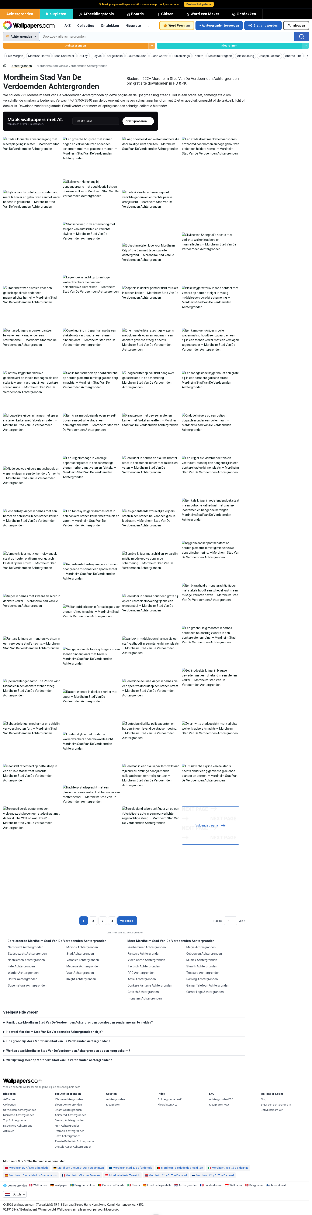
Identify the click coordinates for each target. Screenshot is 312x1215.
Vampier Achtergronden (82, 960)
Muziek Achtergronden (201, 960)
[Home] (4, 65)
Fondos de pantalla (159, 1185)
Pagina (218, 920)
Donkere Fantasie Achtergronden (150, 985)
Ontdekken (246, 14)
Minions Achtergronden (82, 947)
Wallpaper (61, 1185)
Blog (263, 1099)
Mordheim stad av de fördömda (132, 1167)
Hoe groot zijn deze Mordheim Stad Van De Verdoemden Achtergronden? (58, 1041)
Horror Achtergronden (22, 979)
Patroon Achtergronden (69, 1131)
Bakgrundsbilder (84, 1185)
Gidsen (167, 14)
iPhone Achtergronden (69, 1099)
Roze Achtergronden (67, 1136)
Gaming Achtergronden (202, 979)
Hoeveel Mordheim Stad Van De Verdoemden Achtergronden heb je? (54, 1032)
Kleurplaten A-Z (167, 1104)
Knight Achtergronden (81, 979)
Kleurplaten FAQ (219, 1104)
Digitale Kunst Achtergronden (73, 1146)
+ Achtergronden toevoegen (219, 25)
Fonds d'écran (213, 1185)
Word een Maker (205, 14)
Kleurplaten (56, 14)
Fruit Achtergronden (67, 1125)
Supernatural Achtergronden (27, 985)
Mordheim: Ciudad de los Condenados (33, 1175)
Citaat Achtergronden (68, 1110)
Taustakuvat (278, 1185)
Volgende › (127, 920)
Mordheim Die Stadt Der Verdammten (81, 1167)
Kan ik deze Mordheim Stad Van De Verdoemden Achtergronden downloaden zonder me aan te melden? (79, 1022)
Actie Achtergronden (142, 979)
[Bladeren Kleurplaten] (305, 46)
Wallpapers (40, 1185)
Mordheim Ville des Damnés (83, 1175)
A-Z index (9, 1099)
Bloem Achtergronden (68, 1104)
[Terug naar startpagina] (29, 25)
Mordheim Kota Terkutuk (124, 1175)
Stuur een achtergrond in (276, 1104)
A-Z (68, 25)
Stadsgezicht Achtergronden (27, 953)
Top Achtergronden (15, 1120)
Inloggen (298, 25)
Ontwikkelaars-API (272, 1110)
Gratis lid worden (265, 25)
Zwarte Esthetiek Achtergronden (75, 1141)
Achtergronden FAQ (221, 1099)
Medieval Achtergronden (83, 966)
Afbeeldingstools (98, 14)
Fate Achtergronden (21, 966)
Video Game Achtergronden (146, 960)
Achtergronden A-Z (170, 1099)
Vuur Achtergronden (80, 972)
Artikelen (8, 1131)
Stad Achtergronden (80, 953)
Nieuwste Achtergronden (18, 1115)
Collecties (85, 25)
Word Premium (179, 25)
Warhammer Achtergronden (147, 947)
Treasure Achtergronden (202, 972)
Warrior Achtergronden (23, 972)
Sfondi (136, 1185)
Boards (137, 14)
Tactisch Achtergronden (144, 966)
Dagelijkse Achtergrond (17, 1125)
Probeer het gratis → (198, 4)
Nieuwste (133, 25)
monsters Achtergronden (145, 998)
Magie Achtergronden (201, 947)
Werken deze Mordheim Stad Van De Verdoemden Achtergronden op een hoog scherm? (68, 1050)
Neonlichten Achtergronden (26, 960)
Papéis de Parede (113, 1185)
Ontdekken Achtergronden (19, 1110)
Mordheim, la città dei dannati (230, 1167)
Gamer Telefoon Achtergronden (207, 985)
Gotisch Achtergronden (143, 992)
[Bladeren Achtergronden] (151, 46)
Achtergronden (19, 14)
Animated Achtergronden (70, 1115)
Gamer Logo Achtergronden (205, 992)
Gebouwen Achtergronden (204, 953)
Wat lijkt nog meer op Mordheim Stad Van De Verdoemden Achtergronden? (59, 1060)
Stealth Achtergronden (201, 966)
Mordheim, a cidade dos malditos (182, 1167)
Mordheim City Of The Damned (168, 1175)
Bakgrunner (256, 1185)
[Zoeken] (302, 36)
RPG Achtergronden (141, 972)
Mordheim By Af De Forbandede (28, 1167)
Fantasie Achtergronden (144, 953)
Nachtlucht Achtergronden (25, 947)
